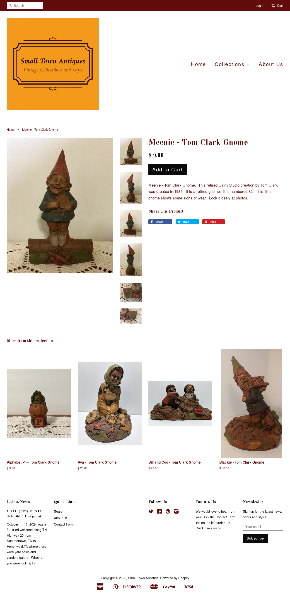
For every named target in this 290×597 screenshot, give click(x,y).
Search (59, 511)
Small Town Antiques (143, 577)
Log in (260, 5)
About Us (271, 63)
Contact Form (64, 524)
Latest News (18, 502)
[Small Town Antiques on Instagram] (176, 511)
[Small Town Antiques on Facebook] (159, 511)
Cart (280, 5)
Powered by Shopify (174, 577)
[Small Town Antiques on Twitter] (150, 511)
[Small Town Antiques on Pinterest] (167, 511)
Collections (230, 63)
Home (198, 63)
